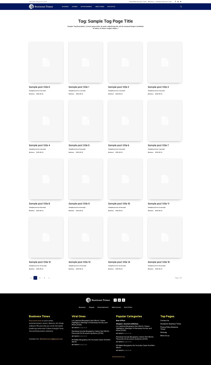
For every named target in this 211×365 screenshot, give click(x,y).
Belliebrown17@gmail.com (51, 339)
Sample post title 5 (79, 145)
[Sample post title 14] (125, 237)
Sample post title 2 (118, 87)
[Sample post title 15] (165, 237)
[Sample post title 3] (165, 62)
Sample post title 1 (79, 87)
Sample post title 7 (158, 145)
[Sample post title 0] (46, 62)
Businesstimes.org (118, 357)
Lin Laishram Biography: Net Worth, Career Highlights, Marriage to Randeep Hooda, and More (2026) (89, 322)
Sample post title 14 (119, 262)
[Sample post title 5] (86, 120)
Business (32, 94)
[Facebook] (175, 1)
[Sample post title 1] (86, 62)
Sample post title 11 (158, 203)
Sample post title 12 (40, 262)
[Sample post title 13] (86, 237)
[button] (181, 6)
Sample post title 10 (119, 203)
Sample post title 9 (79, 203)
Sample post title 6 (118, 145)
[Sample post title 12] (46, 237)
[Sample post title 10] (125, 179)
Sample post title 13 (79, 262)
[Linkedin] (178, 1)
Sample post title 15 (159, 262)
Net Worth (75, 328)
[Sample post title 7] (165, 120)
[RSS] (180, 1)
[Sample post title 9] (86, 179)
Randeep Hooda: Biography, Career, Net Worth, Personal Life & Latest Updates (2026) (90, 332)
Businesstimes (35, 320)
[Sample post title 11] (165, 179)
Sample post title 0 (39, 87)
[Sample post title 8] (46, 179)
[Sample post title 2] (125, 62)
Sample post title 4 (39, 145)
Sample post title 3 (158, 87)
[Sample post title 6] (125, 120)
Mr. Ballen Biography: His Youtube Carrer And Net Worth (91, 341)
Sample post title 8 (39, 203)
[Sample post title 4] (46, 120)
